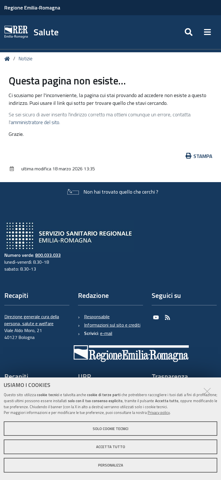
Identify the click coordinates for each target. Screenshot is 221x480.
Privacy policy (159, 412)
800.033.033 (48, 255)
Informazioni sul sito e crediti (112, 324)
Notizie (25, 58)
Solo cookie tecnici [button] (110, 428)
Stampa (202, 156)
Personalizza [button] (110, 465)
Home (8, 58)
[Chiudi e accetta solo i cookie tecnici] (207, 391)
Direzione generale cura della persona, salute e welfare (31, 320)
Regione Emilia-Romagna (32, 7)
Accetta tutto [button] (110, 447)
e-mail (106, 333)
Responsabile (97, 316)
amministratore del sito (35, 122)
